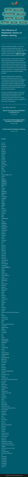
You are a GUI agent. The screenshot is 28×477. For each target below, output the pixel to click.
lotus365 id (3, 396)
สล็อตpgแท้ (3, 180)
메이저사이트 (4, 361)
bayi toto (3, 144)
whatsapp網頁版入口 (5, 267)
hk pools (3, 346)
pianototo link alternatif (6, 424)
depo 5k (3, 176)
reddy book (3, 386)
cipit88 (2, 190)
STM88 (2, 272)
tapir (2, 305)
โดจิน (2, 186)
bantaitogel (3, 146)
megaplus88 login (5, 354)
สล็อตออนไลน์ (4, 227)
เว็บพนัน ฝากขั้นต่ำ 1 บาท (6, 174)
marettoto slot (4, 317)
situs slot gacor (4, 409)
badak (2, 294)
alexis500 (3, 364)
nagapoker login (4, 327)
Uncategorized (7, 42)
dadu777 (3, 200)
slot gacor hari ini (5, 433)
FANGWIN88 (4, 196)
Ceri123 (3, 242)
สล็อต (2, 168)
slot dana (3, 413)
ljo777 (2, 416)
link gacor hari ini (5, 352)
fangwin (3, 329)
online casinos (4, 436)
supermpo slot (4, 377)
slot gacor (3, 188)
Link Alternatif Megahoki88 (7, 371)
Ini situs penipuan (5, 275)
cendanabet (4, 456)
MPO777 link (4, 403)
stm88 (2, 337)
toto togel (3, 171)
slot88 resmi (4, 398)
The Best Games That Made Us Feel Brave (14, 129)
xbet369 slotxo (4, 391)
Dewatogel (3, 439)
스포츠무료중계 (4, 347)
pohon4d (3, 245)
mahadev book (4, 387)
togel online (3, 258)
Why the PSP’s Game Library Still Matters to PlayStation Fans (14, 111)
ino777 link (3, 362)
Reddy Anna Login (5, 406)
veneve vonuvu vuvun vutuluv (8, 444)
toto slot (3, 143)
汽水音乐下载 (4, 230)
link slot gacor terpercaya (6, 453)
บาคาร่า (3, 344)
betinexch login (4, 260)
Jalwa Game (3, 359)
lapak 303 (3, 369)
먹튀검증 (3, 446)
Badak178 (3, 247)
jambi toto (3, 423)
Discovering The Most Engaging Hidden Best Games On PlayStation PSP (14, 120)
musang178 (3, 210)
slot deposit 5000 (5, 451)
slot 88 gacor (4, 332)
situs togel (3, 252)
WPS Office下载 (4, 263)
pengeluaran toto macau (6, 441)
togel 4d (3, 169)
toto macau (3, 381)
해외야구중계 (4, 280)
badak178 (3, 151)
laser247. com (4, 384)
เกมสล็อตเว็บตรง (4, 218)
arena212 (3, 232)
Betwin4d (3, 372)
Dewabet (3, 382)
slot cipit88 (3, 325)
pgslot (2, 399)
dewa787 (3, 208)
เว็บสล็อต (3, 158)
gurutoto (3, 248)
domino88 (3, 367)
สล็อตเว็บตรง (4, 181)
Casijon (3, 178)
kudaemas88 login (5, 357)
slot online (3, 438)
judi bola (3, 237)
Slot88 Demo (4, 414)
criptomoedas (4, 299)
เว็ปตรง (2, 195)
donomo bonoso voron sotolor (8, 448)
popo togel (3, 161)
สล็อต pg (3, 203)
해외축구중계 (4, 404)
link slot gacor (4, 164)
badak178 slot (4, 273)
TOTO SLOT (3, 330)
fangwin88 (3, 153)
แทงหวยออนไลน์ (4, 341)
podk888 (3, 221)
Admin (5, 40)
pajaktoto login (4, 339)
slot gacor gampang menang (7, 324)
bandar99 (3, 356)
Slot (2, 455)
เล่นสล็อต (3, 205)
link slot (3, 154)
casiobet (3, 431)
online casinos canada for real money (9, 379)
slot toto (3, 156)
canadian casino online (6, 392)
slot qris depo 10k (5, 374)
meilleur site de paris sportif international (10, 312)
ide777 (2, 282)
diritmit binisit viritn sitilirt (6, 443)
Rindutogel (3, 411)
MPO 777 (3, 401)
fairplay (3, 389)
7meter (3, 366)
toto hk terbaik (4, 319)
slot (2, 173)
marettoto (3, 309)
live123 (2, 349)
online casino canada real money (8, 408)
